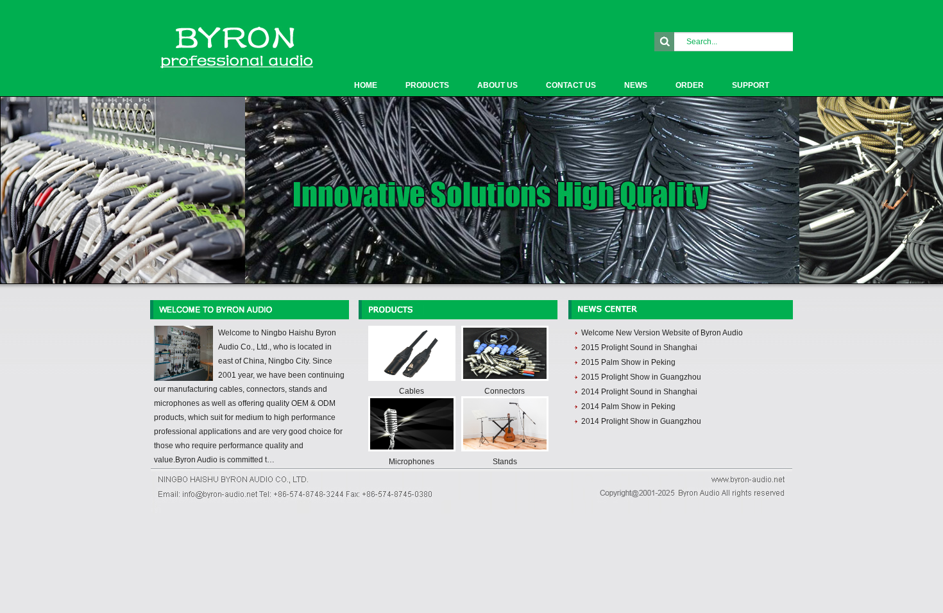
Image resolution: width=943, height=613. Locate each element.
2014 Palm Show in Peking (628, 406)
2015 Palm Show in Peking (628, 362)
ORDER (689, 85)
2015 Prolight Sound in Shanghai (639, 347)
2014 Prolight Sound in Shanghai (639, 391)
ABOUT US (497, 85)
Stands (505, 461)
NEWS (635, 85)
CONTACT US (571, 85)
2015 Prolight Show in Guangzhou (641, 377)
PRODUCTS (427, 85)
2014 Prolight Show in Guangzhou (641, 421)
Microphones (411, 461)
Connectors (504, 391)
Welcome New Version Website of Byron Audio (662, 332)
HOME (365, 85)
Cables (411, 391)
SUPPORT (750, 85)
